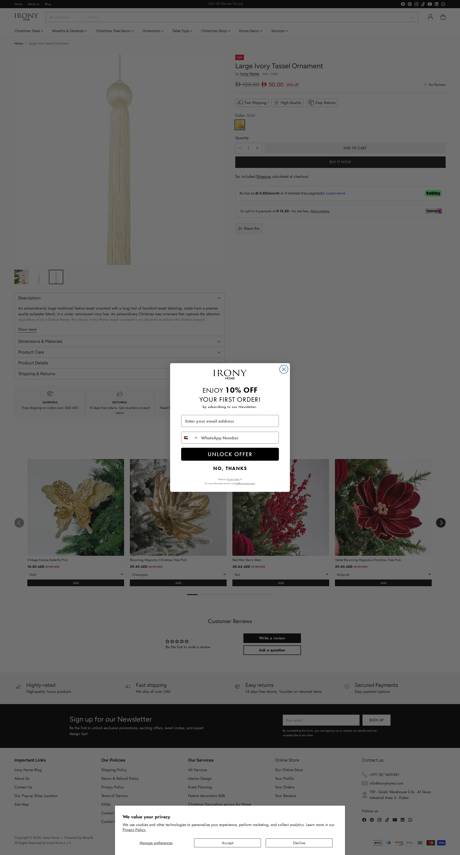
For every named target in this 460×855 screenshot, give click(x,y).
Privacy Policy (233, 479)
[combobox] (190, 437)
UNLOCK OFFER (230, 454)
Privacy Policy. (134, 829)
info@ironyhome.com (244, 483)
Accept (227, 843)
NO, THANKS (230, 468)
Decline (299, 843)
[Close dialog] (284, 369)
